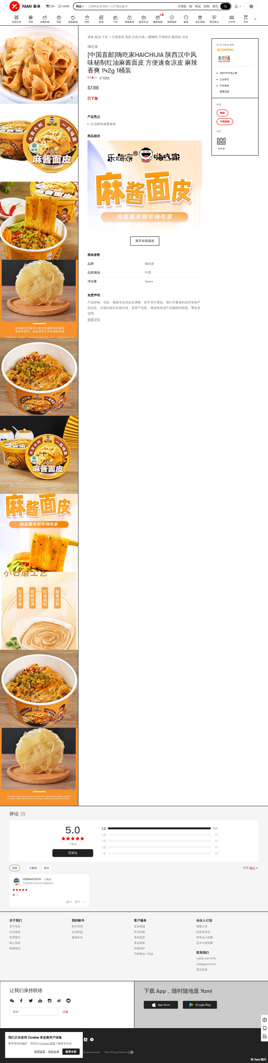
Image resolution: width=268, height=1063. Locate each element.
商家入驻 (201, 926)
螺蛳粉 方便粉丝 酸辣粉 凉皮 (168, 37)
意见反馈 (201, 969)
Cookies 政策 (47, 1043)
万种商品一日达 (143, 953)
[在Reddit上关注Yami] (68, 1000)
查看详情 (94, 319)
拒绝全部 (53, 1051)
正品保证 (14, 931)
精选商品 (14, 948)
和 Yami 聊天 (258, 1059)
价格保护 (139, 948)
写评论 (72, 853)
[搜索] (225, 6)
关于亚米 (14, 926)
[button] (63, 6)
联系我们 (14, 937)
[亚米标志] (25, 6)
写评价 (106, 77)
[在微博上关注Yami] (59, 1000)
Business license (91, 1052)
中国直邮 (225, 121)
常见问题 (139, 931)
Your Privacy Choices (116, 1052)
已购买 (33, 868)
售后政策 (139, 942)
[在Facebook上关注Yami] (21, 1000)
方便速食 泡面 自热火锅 (128, 37)
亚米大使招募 (204, 942)
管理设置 (39, 1051)
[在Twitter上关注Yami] (30, 1000)
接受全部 (71, 1051)
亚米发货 (139, 937)
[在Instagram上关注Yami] (49, 1000)
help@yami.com (206, 964)
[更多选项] (84, 902)
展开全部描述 (144, 241)
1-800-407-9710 (206, 958)
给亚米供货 (203, 931)
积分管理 (77, 926)
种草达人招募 (204, 937)
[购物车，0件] (251, 6)
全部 (14, 868)
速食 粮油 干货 (98, 37)
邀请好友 (77, 937)
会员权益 (77, 931)
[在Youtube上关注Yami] (40, 1000)
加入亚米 (14, 942)
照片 (46, 868)
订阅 (65, 1011)
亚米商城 (139, 926)
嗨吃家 (93, 47)
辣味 (222, 113)
